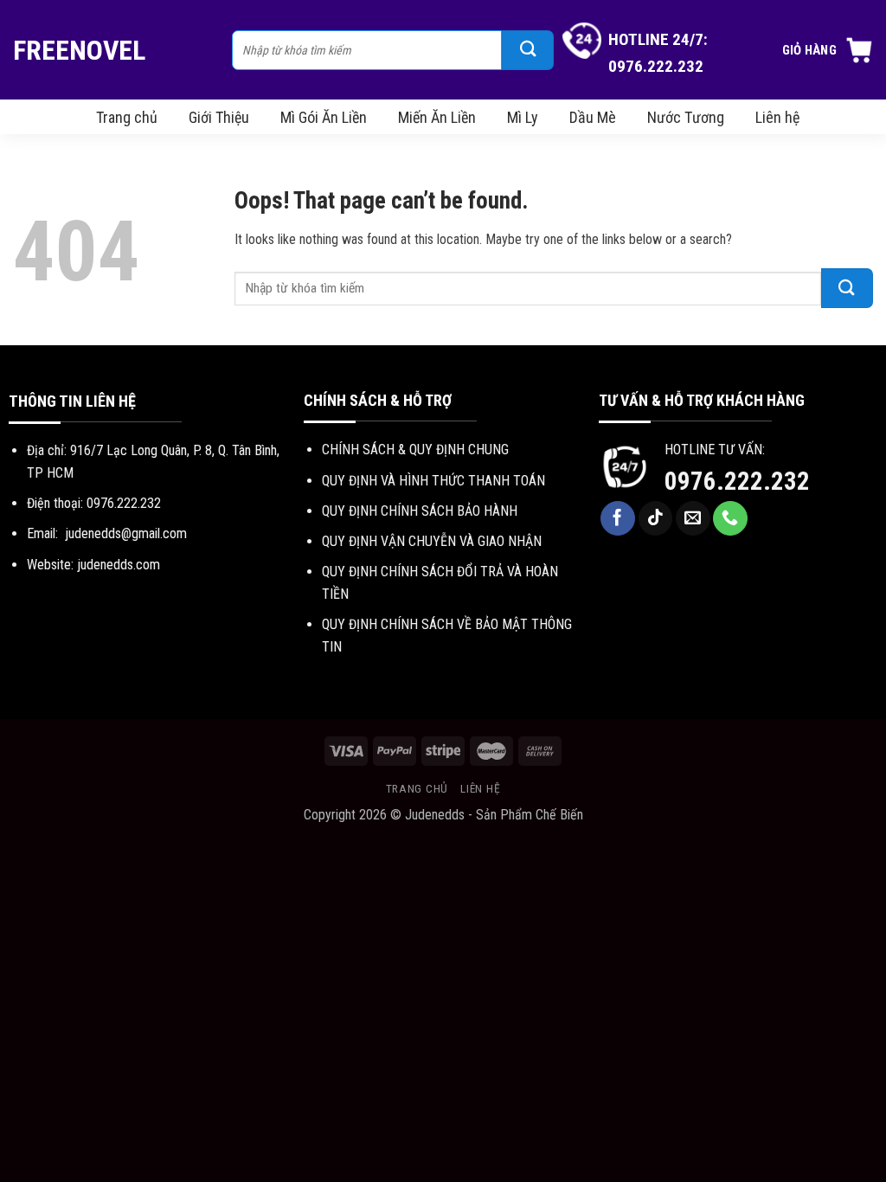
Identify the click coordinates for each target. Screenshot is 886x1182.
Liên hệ (777, 117)
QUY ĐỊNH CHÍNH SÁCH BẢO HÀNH (419, 511)
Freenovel (79, 50)
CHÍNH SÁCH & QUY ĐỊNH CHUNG (415, 449)
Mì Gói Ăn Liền (323, 117)
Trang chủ (126, 117)
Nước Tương (685, 117)
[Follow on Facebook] (617, 518)
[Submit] (528, 50)
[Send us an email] (693, 518)
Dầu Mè (592, 117)
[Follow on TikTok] (656, 518)
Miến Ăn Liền (437, 117)
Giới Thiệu (219, 117)
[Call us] (730, 518)
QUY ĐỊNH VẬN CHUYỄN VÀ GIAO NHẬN (432, 541)
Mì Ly (522, 117)
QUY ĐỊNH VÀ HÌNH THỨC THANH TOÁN (433, 480)
